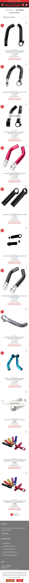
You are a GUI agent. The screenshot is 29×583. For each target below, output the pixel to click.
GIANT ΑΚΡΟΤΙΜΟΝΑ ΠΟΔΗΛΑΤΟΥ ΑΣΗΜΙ (14, 419)
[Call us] (8, 533)
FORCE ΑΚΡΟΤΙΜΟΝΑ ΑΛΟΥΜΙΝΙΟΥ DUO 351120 (14, 92)
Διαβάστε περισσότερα (14, 140)
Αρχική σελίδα (9, 10)
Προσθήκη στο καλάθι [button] (14, 58)
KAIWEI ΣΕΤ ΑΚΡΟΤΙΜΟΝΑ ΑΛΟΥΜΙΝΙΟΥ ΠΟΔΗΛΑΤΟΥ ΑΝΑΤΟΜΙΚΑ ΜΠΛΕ (14, 379)
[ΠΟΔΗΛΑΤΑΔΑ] (13, 5)
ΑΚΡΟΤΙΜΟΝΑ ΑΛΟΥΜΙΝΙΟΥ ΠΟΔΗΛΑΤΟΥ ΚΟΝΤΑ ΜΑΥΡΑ (15, 215)
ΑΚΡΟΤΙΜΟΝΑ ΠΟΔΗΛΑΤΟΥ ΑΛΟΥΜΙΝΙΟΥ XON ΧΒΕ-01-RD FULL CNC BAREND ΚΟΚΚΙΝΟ (14, 460)
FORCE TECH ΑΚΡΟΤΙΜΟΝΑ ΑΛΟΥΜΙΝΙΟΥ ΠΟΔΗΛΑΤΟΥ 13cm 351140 (14, 133)
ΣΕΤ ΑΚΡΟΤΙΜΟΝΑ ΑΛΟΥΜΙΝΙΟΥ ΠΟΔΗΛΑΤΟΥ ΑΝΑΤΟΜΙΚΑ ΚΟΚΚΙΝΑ (14, 174)
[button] (2, 5)
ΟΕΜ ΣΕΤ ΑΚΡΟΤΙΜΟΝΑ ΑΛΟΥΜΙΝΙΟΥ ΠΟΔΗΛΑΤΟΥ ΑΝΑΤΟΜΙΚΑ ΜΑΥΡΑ (14, 296)
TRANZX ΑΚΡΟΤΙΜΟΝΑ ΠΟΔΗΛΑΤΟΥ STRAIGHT (14, 256)
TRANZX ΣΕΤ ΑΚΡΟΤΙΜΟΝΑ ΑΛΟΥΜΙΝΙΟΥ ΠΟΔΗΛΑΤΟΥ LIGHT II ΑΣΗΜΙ (14, 338)
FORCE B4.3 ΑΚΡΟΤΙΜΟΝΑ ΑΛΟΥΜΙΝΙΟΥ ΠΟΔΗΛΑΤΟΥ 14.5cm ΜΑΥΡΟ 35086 (14, 51)
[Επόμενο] (17, 514)
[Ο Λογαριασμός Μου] (23, 5)
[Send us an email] (5, 533)
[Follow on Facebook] (2, 533)
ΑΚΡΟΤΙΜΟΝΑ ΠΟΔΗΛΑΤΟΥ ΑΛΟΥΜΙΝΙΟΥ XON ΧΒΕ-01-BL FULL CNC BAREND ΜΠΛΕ (14, 501)
